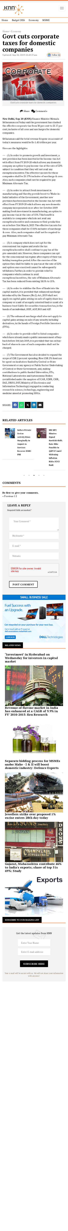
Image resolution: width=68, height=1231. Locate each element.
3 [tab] (34, 475)
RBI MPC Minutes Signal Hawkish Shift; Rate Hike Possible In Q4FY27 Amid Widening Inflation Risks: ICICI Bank (55, 447)
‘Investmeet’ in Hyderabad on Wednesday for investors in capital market (31, 657)
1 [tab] (24, 475)
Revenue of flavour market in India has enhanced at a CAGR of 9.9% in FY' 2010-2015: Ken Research (31, 711)
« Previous (7, 496)
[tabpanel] (18, 444)
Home (5, 20)
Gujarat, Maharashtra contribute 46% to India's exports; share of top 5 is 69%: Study (33, 867)
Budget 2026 (18, 20)
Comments (41, 111)
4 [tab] (39, 475)
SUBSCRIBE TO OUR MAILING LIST (22, 920)
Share (26, 111)
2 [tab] (29, 475)
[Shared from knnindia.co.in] (40, 405)
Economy (34, 20)
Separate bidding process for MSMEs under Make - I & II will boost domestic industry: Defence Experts (32, 764)
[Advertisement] (34, 1015)
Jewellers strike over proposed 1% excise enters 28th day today (30, 816)
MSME (46, 20)
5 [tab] (44, 475)
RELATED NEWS (12, 645)
